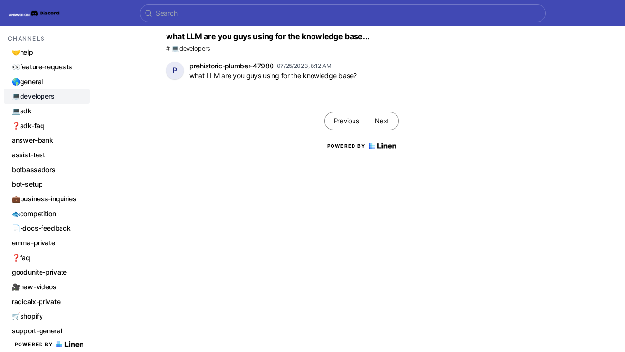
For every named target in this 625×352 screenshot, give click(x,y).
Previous (346, 121)
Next (382, 121)
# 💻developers (188, 48)
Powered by (34, 344)
